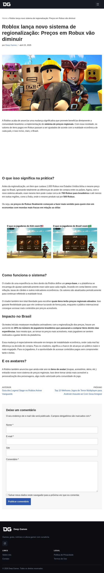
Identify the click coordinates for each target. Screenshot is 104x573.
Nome (9, 425)
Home (4, 18)
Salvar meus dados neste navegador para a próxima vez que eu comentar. (43, 495)
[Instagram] (4, 543)
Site (8, 448)
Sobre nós (6, 555)
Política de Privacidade (63, 555)
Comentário (12, 459)
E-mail (10, 436)
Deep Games (11, 45)
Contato (5, 559)
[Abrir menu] (97, 4)
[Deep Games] (7, 4)
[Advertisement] (52, 156)
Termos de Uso (60, 559)
